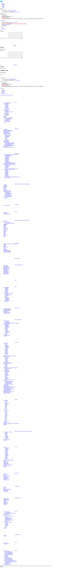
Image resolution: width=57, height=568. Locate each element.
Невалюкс (6, 349)
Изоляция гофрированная (7, 309)
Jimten (6, 434)
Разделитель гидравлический (8, 363)
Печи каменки (6, 477)
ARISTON (6, 171)
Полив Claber (5, 491)
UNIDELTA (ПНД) (6, 499)
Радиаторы (5, 380)
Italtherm (6, 351)
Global (6, 333)
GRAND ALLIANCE (8, 294)
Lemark (6, 451)
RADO (6, 290)
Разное (5, 122)
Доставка (3, 4)
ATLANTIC (7, 170)
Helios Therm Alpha (8, 368)
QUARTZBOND (7, 300)
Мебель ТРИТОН (6, 271)
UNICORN (6, 436)
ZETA (4, 236)
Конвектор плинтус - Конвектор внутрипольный (11, 367)
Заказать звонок (4, 25)
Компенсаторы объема (7, 390)
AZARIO (6, 107)
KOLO (6, 108)
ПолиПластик (6, 502)
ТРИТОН (6, 106)
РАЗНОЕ (5, 424)
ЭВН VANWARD (7, 155)
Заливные (6, 556)
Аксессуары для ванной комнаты (8, 117)
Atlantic (6, 364)
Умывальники (6, 400)
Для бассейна (16, 204)
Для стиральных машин (7, 177)
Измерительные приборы (7, 392)
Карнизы (5, 116)
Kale (6, 417)
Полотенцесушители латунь (9, 379)
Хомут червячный (7, 222)
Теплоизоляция (6, 384)
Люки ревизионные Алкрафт (9, 143)
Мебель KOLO (6, 269)
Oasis (6, 138)
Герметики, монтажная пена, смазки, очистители (11, 243)
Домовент (6, 139)
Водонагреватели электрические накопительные (11, 154)
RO (4, 515)
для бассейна (5, 543)
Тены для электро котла (7, 387)
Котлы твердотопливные (7, 362)
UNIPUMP (6, 330)
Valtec (4, 232)
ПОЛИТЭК (5, 249)
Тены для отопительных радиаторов (9, 388)
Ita (5, 526)
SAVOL (6, 291)
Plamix (5, 488)
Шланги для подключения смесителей (10, 560)
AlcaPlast (5, 244)
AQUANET (7, 105)
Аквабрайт (6, 524)
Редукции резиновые (7, 439)
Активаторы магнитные (7, 514)
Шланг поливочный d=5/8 (9, 552)
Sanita (6, 406)
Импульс (5, 500)
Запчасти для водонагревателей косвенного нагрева (12, 176)
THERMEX (7, 345)
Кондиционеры (6, 146)
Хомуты (5, 221)
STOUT (5, 227)
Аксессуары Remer (8, 119)
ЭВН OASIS (7, 160)
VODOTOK (7, 326)
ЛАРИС (6, 376)
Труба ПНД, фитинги (18, 497)
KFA (4, 234)
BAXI (6, 357)
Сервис (3, 6)
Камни (5, 475)
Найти (21, 38)
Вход (2, 28)
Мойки (16, 286)
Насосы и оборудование (18, 319)
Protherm (6, 361)
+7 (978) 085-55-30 (11, 11)
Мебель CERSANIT (6, 268)
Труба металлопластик (7, 308)
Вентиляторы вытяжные (7, 133)
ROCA (6, 112)
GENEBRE (5, 224)
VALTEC (5, 535)
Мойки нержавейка (6, 287)
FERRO (5, 233)
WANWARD (7, 347)
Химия (16, 542)
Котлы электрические (7, 356)
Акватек (6, 523)
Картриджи (5, 521)
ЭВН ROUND (7, 158)
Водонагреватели (17, 153)
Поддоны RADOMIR (8, 193)
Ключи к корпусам (8, 512)
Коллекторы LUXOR (7, 312)
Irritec (4, 487)
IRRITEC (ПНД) (6, 498)
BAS (4, 188)
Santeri (6, 405)
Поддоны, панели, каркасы (7, 191)
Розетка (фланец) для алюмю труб (10, 145)
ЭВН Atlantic (7, 156)
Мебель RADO (6, 266)
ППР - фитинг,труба (17, 534)
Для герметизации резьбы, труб (8, 389)
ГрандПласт (5, 501)
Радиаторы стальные (8, 382)
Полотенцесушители (7, 370)
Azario (6, 402)
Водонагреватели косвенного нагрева (9, 169)
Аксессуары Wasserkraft (8, 118)
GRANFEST (7, 295)
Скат (6, 360)
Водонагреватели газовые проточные (9, 163)
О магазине (3, 90)
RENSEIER (7, 325)
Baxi (6, 344)
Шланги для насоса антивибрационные (11, 561)
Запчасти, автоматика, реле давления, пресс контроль (11, 323)
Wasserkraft (5, 186)
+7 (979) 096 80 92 (14, 10)
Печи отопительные (6, 478)
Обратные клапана (6, 132)
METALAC (7, 175)
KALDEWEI (7, 113)
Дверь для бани (6, 474)
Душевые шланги (6, 463)
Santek (6, 404)
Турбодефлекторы (6, 141)
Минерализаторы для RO (9, 518)
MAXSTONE (7, 298)
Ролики (6, 197)
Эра (5, 134)
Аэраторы (5, 465)
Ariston (6, 343)
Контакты (3, 93)
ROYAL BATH (7, 109)
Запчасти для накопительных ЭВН (10, 162)
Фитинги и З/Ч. (7, 520)
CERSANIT (7, 104)
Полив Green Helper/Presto (7, 489)
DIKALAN (6, 288)
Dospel (6, 137)
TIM (4, 229)
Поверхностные (7, 321)
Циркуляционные (7, 322)
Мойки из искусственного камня (8, 293)
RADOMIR (7, 103)
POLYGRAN (7, 299)
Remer (6, 432)
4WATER (6, 329)
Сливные (6, 555)
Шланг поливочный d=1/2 (9, 551)
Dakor (6, 350)
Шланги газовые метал (8, 557)
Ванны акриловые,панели (7, 102)
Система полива (17, 486)
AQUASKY (7, 331)
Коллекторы (5, 311)
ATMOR (6, 165)
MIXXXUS (7, 458)
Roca (6, 420)
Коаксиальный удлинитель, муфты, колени (10, 355)
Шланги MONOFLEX (8, 562)
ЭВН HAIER (7, 159)
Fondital (6, 354)
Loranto (6, 414)
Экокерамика (7, 403)
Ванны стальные (6, 110)
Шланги (16, 550)
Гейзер (6, 525)
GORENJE (6, 173)
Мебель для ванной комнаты (19, 264)
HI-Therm (6, 352)
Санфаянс (16, 399)
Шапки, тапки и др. (6, 479)
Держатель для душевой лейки (8, 464)
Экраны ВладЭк (7, 120)
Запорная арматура (6, 421)
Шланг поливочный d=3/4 (9, 553)
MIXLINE (6, 373)
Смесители (16, 446)
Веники (5, 473)
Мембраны (6, 324)
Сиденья (5, 422)
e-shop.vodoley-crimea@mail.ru (6, 24)
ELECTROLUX (7, 166)
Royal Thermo (6, 235)
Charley (6, 369)
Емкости (16, 211)
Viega (4, 247)
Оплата (3, 5)
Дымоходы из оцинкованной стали (9, 147)
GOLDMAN (7, 114)
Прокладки (5, 440)
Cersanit (6, 408)
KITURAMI (7, 346)
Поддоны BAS (7, 192)
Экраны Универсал (8, 121)
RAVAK (5, 189)
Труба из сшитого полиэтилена (8, 386)
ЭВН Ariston (7, 157)
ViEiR (4, 226)
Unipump (5, 504)
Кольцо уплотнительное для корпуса (10, 513)
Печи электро (6, 476)
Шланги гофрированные (7, 564)
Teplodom (6, 358)
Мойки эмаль (5, 301)
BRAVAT (6, 449)
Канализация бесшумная (7, 250)
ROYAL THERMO (8, 135)
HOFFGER (6, 292)
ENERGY (6, 327)
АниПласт (6, 437)
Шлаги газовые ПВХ (8, 558)
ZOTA (6, 359)
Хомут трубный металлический (9, 223)
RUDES (6, 328)
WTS (6, 527)
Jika (5, 407)
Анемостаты (5, 129)
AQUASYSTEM (7, 332)
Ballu (6, 365)
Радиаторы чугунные (8, 383)
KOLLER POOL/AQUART (9, 111)
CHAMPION (7, 454)
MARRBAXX (7, 297)
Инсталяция (7, 410)
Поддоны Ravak (7, 194)
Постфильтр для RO (8, 517)
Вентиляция (16, 128)
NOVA (5, 245)
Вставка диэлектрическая (9, 559)
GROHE (6, 453)
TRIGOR (6, 457)
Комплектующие (6, 385)
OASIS (6, 348)
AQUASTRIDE (6, 228)
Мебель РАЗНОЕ (6, 273)
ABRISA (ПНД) (6, 503)
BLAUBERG (7, 136)
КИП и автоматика (17, 258)
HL (4, 248)
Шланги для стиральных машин (8, 554)
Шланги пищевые (6, 563)
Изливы (5, 461)
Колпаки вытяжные (6, 140)
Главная (3, 3)
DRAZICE (6, 174)
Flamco (6, 334)
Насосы (5, 320)
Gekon (6, 366)
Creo (6, 401)
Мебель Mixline (6, 272)
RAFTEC (5, 230)
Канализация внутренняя (7, 251)
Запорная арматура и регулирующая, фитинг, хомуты (22, 220)
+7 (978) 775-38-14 (17, 80)
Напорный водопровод (7, 335)
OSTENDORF (6, 246)
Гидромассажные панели (7, 190)
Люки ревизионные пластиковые (10, 142)
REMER (5, 225)
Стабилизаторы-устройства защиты (9, 391)
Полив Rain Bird (6, 490)
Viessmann (6, 353)
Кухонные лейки (6, 462)
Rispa (6, 377)
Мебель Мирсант (6, 265)
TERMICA (6, 172)
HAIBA (6, 456)
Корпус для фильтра (6, 511)
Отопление (16, 342)
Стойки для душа (6, 460)
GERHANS (7, 289)
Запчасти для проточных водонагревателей (11, 168)
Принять (2, 566)
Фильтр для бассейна (7, 205)
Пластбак (5, 212)
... (5, 459)
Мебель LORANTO (6, 267)
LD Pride (5, 231)
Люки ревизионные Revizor (9, 144)
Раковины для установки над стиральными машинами (11, 423)
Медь (15, 280)
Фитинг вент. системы (7, 131)
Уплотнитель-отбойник (8, 196)
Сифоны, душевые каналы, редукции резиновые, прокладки (23, 431)
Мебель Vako (5, 270)
